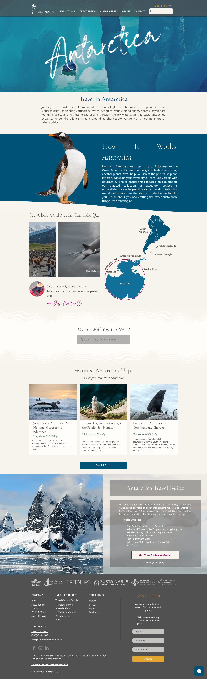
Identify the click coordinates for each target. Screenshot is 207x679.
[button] (87, 11)
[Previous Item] (34, 250)
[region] (53, 422)
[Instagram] (40, 647)
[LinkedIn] (46, 647)
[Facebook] (33, 647)
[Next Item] (94, 250)
